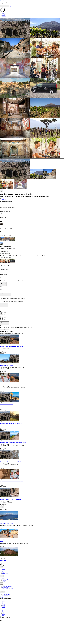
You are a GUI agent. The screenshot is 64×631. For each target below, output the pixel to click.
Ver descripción (2, 263)
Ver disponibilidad (3, 199)
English (3, 601)
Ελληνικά (3, 605)
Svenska (3, 614)
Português (3, 611)
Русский (3, 613)
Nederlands (4, 609)
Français (3, 607)
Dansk (3, 603)
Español (3, 606)
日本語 (3, 610)
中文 (3, 615)
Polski (3, 612)
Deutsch (3, 604)
